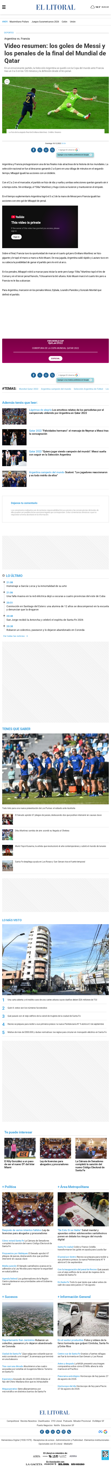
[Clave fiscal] (105, 1459)
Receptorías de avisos (43, 1440)
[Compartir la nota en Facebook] (33, 149)
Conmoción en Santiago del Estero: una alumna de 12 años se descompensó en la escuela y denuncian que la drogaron (57, 606)
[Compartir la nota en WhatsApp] (46, 149)
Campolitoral (13, 1421)
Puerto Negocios (45, 1425)
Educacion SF (67, 1425)
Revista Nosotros (28, 1421)
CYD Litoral (56, 1421)
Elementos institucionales (96, 1440)
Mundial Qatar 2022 (28, 389)
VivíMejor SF (98, 1421)
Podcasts (67, 1421)
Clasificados (44, 1421)
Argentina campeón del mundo (56, 389)
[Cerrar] (90, 154)
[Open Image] (7, 81)
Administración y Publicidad (69, 1440)
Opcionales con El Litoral (50, 1444)
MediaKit (68, 1444)
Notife (57, 1425)
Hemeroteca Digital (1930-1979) (16, 1440)
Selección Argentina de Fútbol (88, 389)
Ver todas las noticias (14, 636)
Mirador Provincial (82, 1421)
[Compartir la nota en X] (40, 149)
